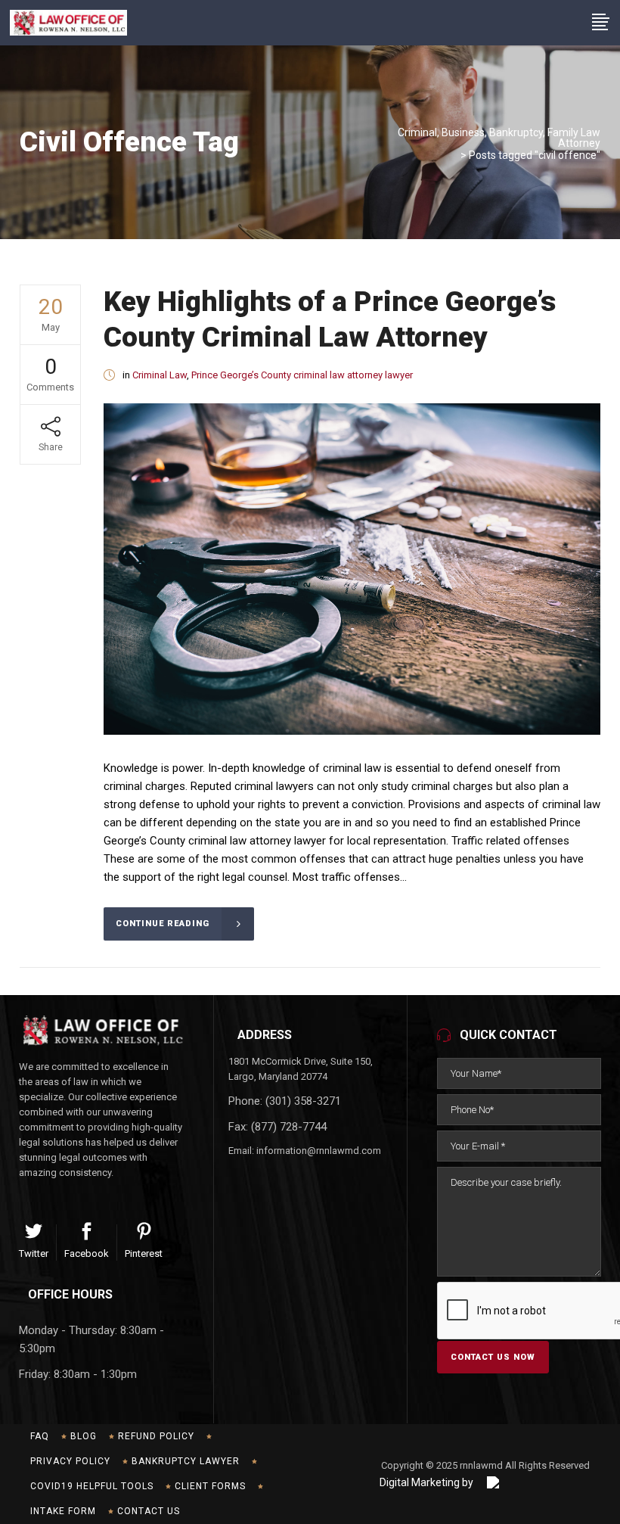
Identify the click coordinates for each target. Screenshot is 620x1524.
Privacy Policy (70, 1461)
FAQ (39, 1436)
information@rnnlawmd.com (318, 1150)
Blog (83, 1436)
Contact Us (148, 1511)
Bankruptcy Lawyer (186, 1461)
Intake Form (63, 1511)
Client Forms (210, 1486)
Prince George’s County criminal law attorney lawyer (302, 375)
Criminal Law (159, 375)
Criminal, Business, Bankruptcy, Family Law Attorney (499, 137)
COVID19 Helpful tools (91, 1486)
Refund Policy (156, 1436)
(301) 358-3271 (303, 1101)
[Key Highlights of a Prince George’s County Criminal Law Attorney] (352, 569)
